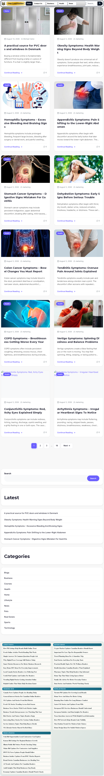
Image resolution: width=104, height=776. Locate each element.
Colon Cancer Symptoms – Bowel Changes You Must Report (25, 269)
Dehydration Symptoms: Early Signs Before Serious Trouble (78, 195)
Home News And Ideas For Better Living (68, 696)
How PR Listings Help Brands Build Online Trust (20, 648)
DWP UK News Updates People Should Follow (18, 752)
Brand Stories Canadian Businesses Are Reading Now (21, 760)
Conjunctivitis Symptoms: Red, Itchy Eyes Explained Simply (25, 411)
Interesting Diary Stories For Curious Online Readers (21, 720)
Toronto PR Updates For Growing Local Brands (70, 692)
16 (58, 446)
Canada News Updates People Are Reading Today (20, 692)
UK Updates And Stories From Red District (18, 700)
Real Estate (9, 617)
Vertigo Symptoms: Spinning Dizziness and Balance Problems (78, 340)
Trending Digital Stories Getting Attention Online (19, 679)
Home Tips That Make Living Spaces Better (69, 675)
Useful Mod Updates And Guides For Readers (18, 675)
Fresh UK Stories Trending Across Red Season (19, 704)
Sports (7, 622)
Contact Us (38, 3)
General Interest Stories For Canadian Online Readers (21, 696)
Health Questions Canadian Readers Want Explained (72, 668)
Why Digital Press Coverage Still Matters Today (19, 660)
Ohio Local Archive (16, 4)
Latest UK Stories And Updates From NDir (68, 704)
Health (61, 3)
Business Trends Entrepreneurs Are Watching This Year (22, 712)
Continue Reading (12, 73)
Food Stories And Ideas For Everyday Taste (68, 660)
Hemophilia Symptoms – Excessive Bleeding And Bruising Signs (25, 123)
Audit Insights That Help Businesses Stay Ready (19, 768)
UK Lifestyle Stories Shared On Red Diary (17, 727)
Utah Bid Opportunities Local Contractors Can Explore (22, 736)
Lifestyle (8, 600)
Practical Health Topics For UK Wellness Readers (71, 664)
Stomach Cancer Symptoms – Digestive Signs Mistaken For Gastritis (25, 197)
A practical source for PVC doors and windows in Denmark (25, 47)
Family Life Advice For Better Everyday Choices (70, 679)
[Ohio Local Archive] (3, 3)
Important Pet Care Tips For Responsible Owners (71, 652)
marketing (79, 39)
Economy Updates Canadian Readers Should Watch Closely (23, 772)
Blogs (6, 572)
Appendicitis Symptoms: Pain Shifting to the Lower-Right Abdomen (78, 123)
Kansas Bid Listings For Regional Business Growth (20, 740)
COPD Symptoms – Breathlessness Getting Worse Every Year (25, 340)
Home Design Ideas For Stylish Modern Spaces (70, 727)
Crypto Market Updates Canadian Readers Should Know (73, 648)
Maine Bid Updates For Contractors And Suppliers (20, 748)
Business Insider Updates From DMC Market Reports (21, 756)
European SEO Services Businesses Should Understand (73, 708)
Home (29, 3)
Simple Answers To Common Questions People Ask (20, 656)
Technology (9, 628)
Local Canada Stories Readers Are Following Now (20, 672)
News (71, 3)
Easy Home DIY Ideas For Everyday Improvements (20, 668)
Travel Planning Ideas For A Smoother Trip (68, 656)
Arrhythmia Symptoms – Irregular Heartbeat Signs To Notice (78, 411)
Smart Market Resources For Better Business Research (22, 664)
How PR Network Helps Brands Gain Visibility (70, 720)
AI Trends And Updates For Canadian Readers (19, 764)
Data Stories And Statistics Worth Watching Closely (71, 683)
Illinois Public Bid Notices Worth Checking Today (19, 744)
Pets (6, 611)
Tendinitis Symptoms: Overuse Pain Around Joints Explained (77, 269)
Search (7, 473)
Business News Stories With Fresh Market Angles (20, 708)
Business (50, 3)
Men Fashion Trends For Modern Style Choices (70, 724)
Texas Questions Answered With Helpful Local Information (74, 716)
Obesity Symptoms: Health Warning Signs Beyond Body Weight (78, 49)
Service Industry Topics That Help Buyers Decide (20, 724)
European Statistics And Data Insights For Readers (71, 712)
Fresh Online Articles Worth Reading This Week (19, 652)
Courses (8, 583)
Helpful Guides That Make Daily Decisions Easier (20, 683)
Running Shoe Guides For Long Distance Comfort (71, 700)
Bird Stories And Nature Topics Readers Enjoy (19, 716)
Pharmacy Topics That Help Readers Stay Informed (71, 672)
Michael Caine (28, 39)
